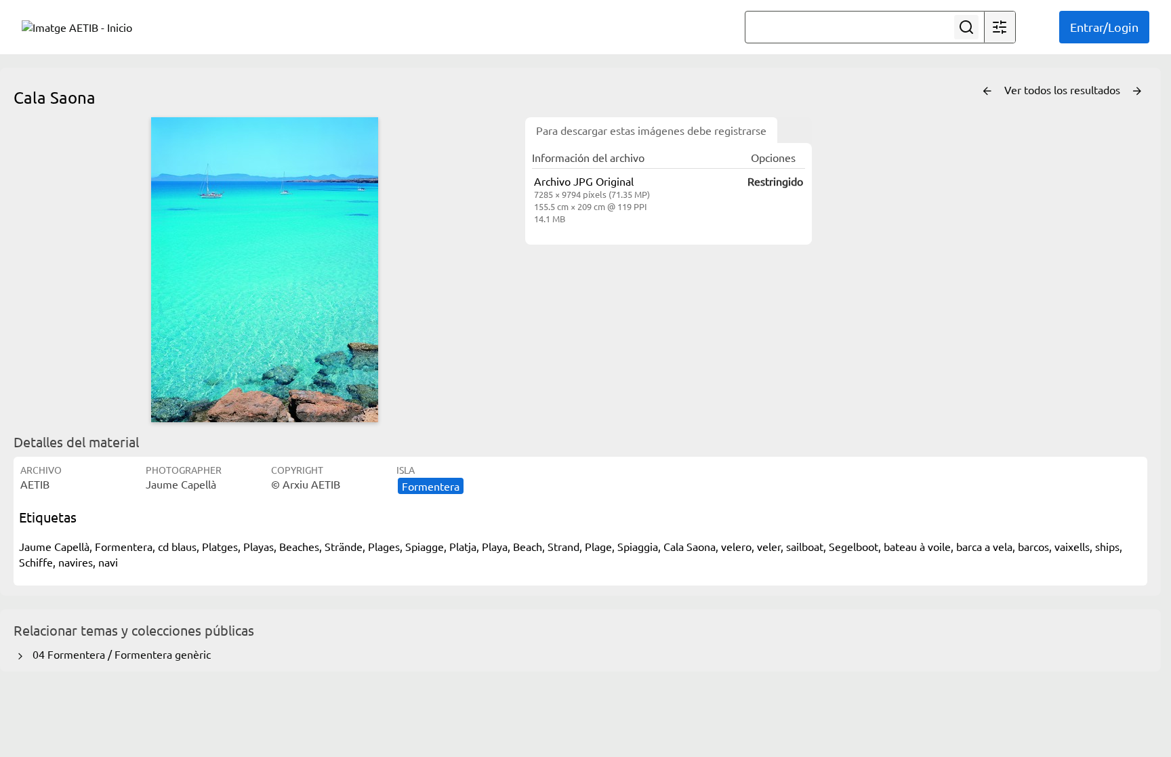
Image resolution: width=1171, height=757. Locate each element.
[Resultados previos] (987, 91)
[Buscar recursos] (966, 27)
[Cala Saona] (264, 269)
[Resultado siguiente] (1137, 91)
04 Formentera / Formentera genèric (119, 654)
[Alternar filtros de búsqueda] (999, 27)
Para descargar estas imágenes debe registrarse (651, 130)
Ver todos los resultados (1063, 89)
